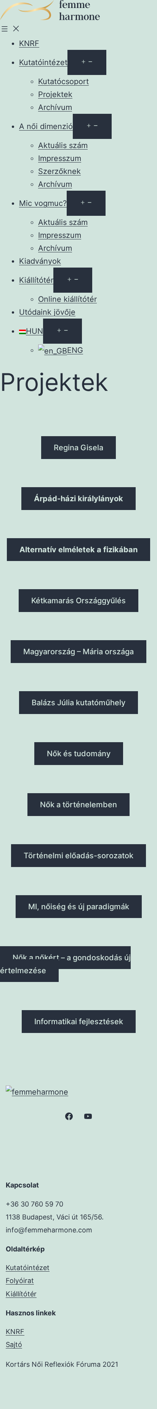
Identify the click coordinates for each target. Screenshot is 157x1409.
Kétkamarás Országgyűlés (78, 600)
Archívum (55, 107)
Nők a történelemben (78, 804)
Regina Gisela (78, 447)
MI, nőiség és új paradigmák (78, 906)
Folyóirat (20, 1281)
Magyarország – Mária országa (78, 651)
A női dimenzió (46, 126)
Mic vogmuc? (43, 203)
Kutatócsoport (63, 81)
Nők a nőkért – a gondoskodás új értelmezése (65, 964)
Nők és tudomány (79, 753)
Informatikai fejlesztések (78, 1021)
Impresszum (59, 158)
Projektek (55, 94)
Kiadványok (40, 261)
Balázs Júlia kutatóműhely (78, 702)
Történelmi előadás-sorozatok (78, 855)
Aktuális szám (63, 145)
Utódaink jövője (47, 312)
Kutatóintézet (43, 62)
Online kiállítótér (67, 299)
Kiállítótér (36, 280)
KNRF (29, 43)
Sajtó (14, 1344)
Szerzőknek (59, 171)
